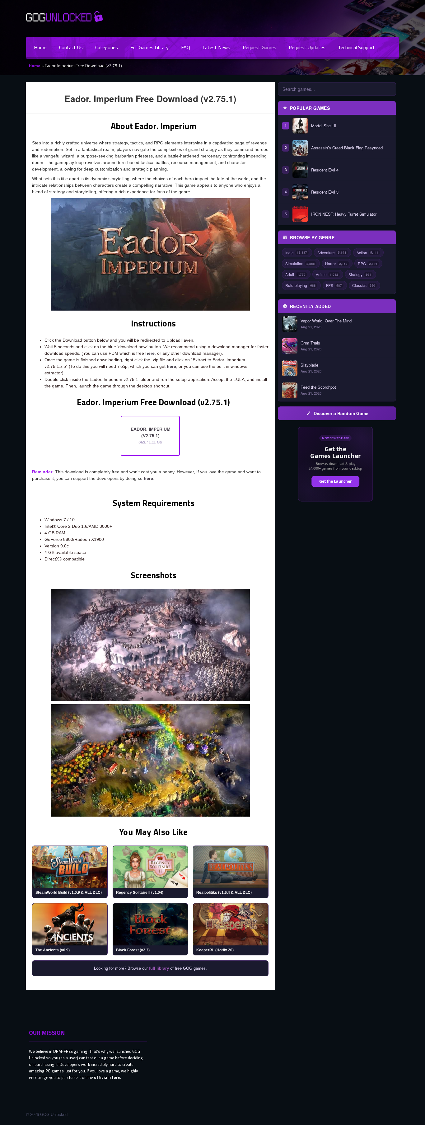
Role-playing (300, 285)
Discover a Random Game (341, 413)
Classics (363, 285)
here (150, 353)
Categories (106, 47)
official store (107, 1077)
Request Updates (307, 47)
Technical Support (356, 47)
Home (40, 47)
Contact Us (71, 47)
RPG (367, 263)
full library (159, 968)
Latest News (216, 47)
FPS (334, 285)
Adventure (331, 252)
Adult (295, 274)
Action (368, 252)
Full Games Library (149, 47)
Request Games (259, 47)
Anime (327, 274)
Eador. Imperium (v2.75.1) (150, 435)
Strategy (359, 274)
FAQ (185, 47)
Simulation (300, 263)
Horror (336, 263)
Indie (296, 252)
